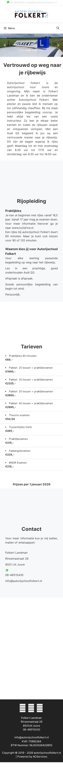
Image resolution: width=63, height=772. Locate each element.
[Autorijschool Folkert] (31, 14)
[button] (4, 45)
